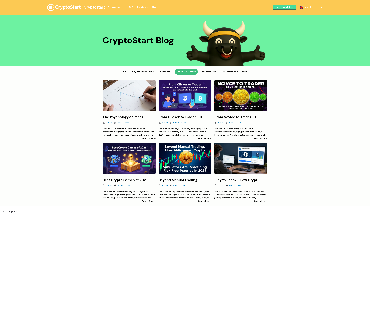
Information (209, 71)
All (124, 71)
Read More (147, 138)
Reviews (142, 7)
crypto (109, 185)
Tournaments (116, 7)
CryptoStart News (143, 71)
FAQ (131, 7)
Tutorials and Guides (235, 71)
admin (109, 122)
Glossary (165, 71)
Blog (155, 7)
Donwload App (285, 7)
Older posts (11, 211)
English (307, 7)
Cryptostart (94, 7)
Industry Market (186, 71)
